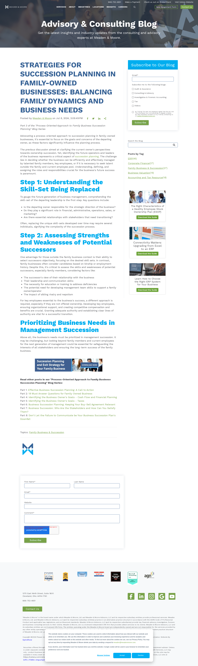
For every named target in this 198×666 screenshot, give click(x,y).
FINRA (31, 660)
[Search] (174, 145)
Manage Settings (103, 655)
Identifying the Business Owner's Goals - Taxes (56, 400)
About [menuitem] (72, 7)
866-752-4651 (114, 2)
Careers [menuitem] (122, 7)
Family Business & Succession (46, 432)
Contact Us (187, 7)
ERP (132, 158)
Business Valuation (141, 172)
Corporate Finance (141, 163)
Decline (141, 655)
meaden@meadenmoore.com (125, 642)
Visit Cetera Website (184, 2)
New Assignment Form (166, 7)
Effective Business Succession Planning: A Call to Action (61, 389)
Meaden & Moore (42, 118)
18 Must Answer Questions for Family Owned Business (60, 393)
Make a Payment (132, 2)
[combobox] (153, 145)
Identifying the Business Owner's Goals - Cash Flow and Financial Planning (73, 397)
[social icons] (131, 596)
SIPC (25, 660)
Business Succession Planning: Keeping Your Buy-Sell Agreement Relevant (72, 404)
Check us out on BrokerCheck (157, 2)
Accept (122, 655)
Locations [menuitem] (98, 7)
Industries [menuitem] (84, 7)
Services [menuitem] (61, 7)
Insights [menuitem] (111, 7)
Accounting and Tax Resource (147, 177)
